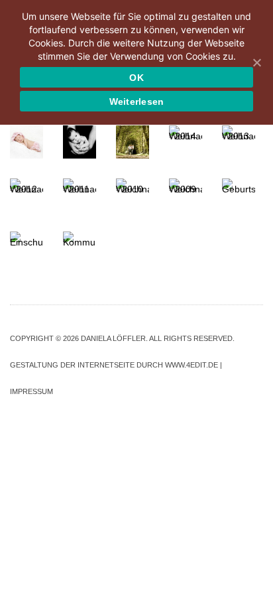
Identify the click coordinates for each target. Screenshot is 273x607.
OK (136, 77)
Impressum (31, 391)
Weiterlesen (136, 101)
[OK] (256, 62)
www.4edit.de (191, 365)
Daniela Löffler (113, 338)
